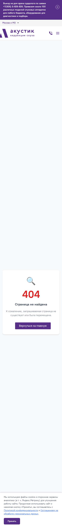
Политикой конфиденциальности (21, 510)
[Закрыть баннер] (57, 7)
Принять (12, 521)
